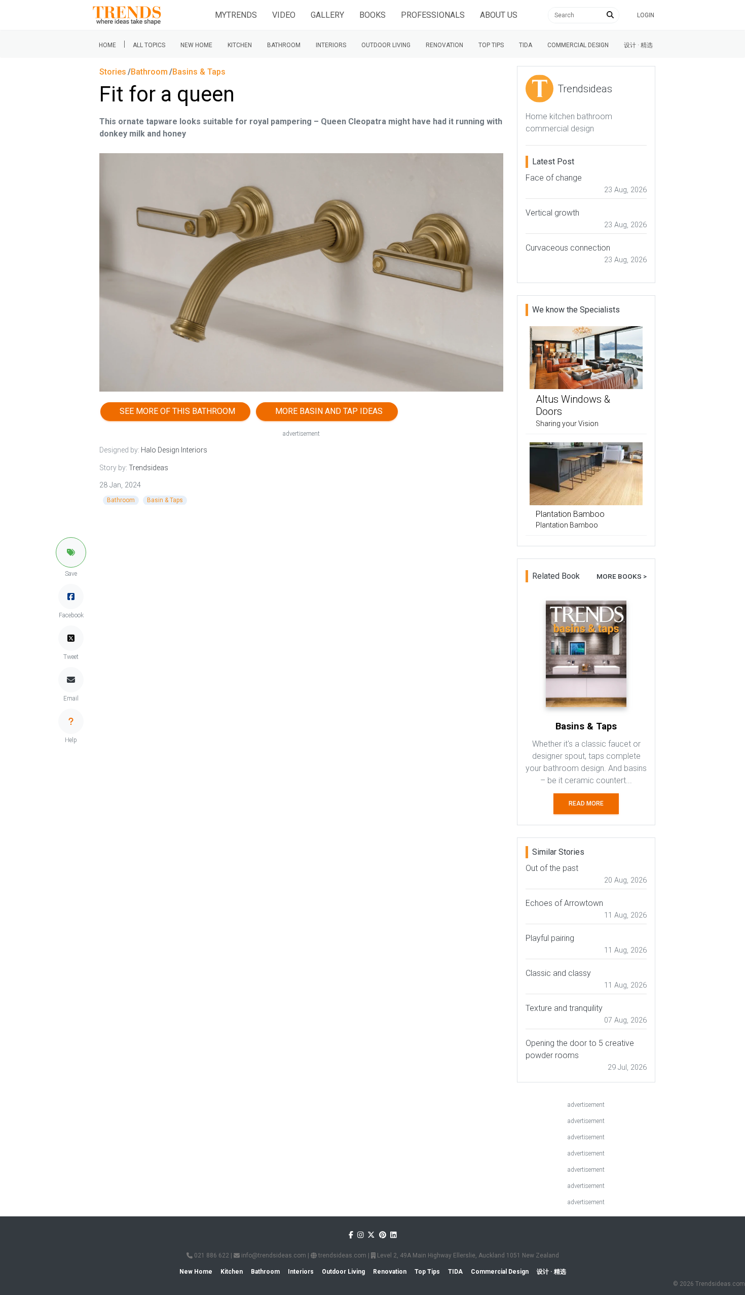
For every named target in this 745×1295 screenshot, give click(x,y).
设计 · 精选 (638, 45)
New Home (196, 45)
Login (645, 15)
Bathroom (284, 45)
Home (107, 45)
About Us (498, 15)
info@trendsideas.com (273, 1255)
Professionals (433, 15)
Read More (586, 803)
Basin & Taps (165, 500)
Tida (525, 45)
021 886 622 (211, 1255)
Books (372, 15)
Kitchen (240, 45)
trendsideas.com (341, 1255)
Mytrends (236, 15)
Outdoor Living (386, 45)
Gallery (327, 15)
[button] (71, 552)
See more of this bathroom (175, 411)
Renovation (444, 45)
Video (283, 15)
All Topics (149, 45)
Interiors (331, 45)
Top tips (491, 45)
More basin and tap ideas (327, 411)
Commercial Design (578, 45)
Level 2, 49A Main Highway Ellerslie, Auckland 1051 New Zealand (467, 1255)
